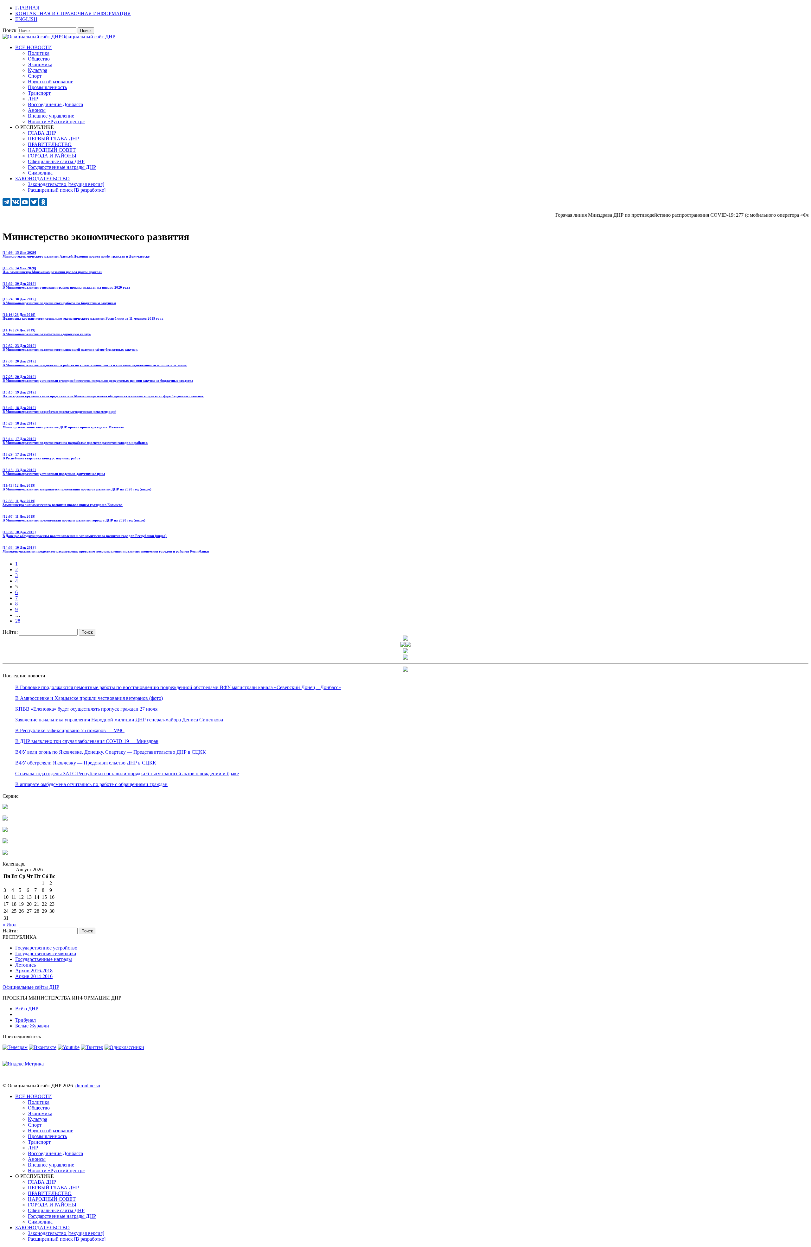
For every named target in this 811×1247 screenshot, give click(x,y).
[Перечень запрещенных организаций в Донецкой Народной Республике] (5, 830)
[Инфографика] (5, 853)
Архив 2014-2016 (34, 976)
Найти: (10, 632)
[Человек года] (408, 645)
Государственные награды (43, 959)
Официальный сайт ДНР (88, 36)
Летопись (25, 965)
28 (17, 621)
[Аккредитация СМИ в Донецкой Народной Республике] (5, 807)
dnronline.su (87, 1085)
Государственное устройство (46, 947)
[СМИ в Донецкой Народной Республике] (5, 819)
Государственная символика (45, 953)
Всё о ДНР (26, 1008)
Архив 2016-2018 (34, 970)
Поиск (9, 30)
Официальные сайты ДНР (31, 987)
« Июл (9, 924)
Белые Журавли (32, 1025)
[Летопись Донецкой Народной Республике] (5, 841)
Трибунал (25, 1020)
